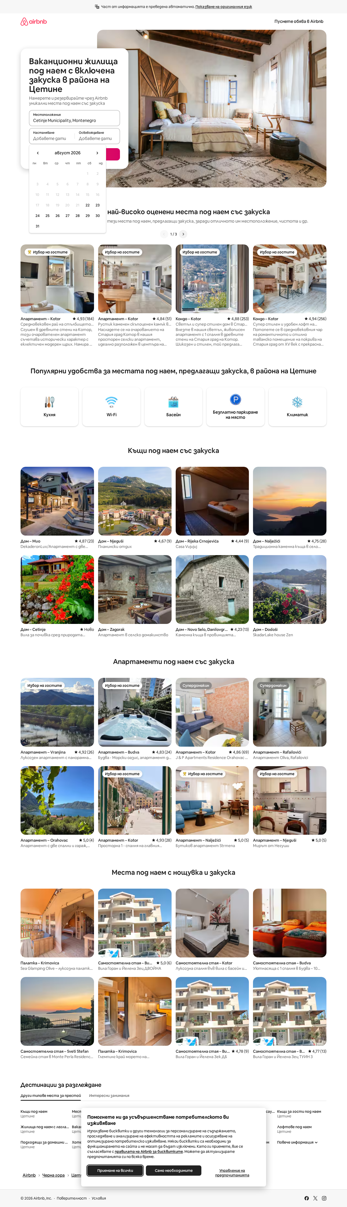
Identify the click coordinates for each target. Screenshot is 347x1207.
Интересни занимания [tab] (109, 1095)
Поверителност (72, 1198)
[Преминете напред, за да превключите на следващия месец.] (97, 153)
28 (78, 215)
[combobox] (74, 120)
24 (37, 215)
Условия (99, 1198)
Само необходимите (173, 1170)
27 (67, 215)
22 (88, 205)
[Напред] (183, 234)
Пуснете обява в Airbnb (299, 21)
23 (98, 205)
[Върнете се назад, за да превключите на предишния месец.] (38, 153)
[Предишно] (164, 234)
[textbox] (51, 138)
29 (88, 215)
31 (37, 226)
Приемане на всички (115, 1170)
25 (47, 215)
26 (57, 215)
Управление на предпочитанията (232, 1172)
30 (98, 215)
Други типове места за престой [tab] (51, 1095)
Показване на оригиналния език (223, 6)
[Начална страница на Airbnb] (34, 21)
